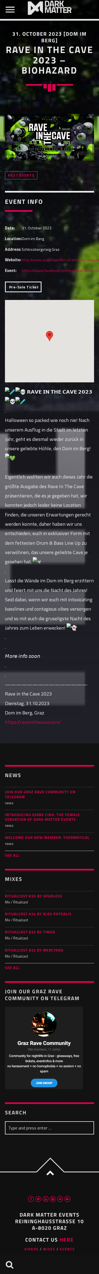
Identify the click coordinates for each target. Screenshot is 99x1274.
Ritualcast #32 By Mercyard (34, 950)
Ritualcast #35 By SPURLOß (33, 896)
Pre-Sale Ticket (23, 287)
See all (12, 855)
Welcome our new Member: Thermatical (47, 838)
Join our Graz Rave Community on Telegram (40, 794)
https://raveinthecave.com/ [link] (33, 722)
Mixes (49, 1249)
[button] (49, 336)
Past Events (21, 175)
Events (67, 1249)
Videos (31, 1249)
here (66, 1240)
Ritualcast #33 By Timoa (30, 932)
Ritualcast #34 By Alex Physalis (38, 914)
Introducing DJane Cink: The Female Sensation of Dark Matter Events (42, 817)
